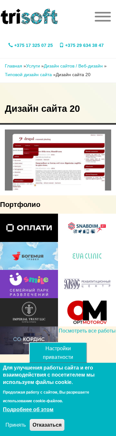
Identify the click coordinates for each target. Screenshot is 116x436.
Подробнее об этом (28, 409)
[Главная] (29, 16)
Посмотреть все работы (87, 331)
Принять (15, 425)
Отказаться (47, 425)
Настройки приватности (58, 353)
